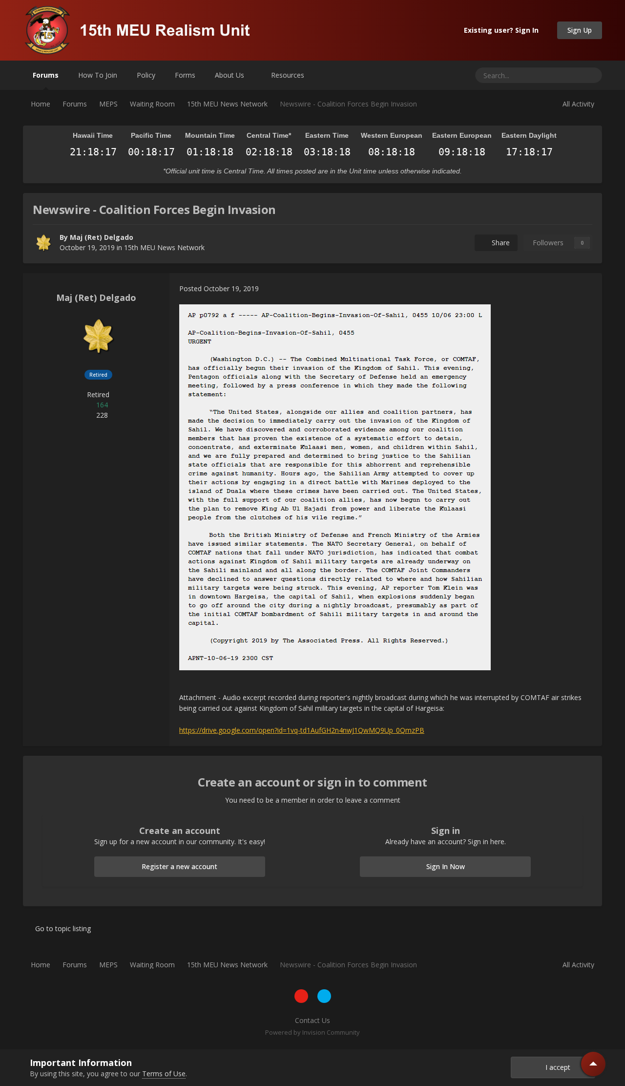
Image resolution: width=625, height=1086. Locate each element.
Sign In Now (445, 866)
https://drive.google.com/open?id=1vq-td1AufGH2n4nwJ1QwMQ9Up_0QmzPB (301, 730)
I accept (556, 1067)
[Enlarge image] (335, 486)
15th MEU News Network (164, 247)
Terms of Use (164, 1073)
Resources (288, 75)
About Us (230, 75)
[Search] (591, 75)
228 (101, 415)
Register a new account (179, 866)
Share (499, 242)
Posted (219, 288)
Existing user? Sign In (503, 30)
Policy (146, 75)
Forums (46, 75)
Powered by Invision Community (312, 1032)
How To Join (97, 75)
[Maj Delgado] (43, 243)
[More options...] (584, 289)
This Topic (553, 75)
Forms (185, 75)
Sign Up (579, 30)
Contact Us (312, 1020)
